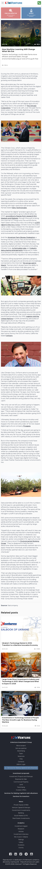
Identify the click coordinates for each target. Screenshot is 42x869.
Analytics (21, 823)
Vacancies (21, 756)
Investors (21, 845)
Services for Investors (21, 796)
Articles (21, 831)
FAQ (21, 759)
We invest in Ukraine (21, 837)
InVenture (21, 742)
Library (21, 842)
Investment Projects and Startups (21, 776)
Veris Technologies (19, 208)
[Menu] (2, 3)
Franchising (21, 787)
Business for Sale (21, 779)
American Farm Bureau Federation (21, 237)
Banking (21, 813)
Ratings (21, 839)
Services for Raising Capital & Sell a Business (22, 768)
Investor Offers (21, 790)
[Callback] (39, 3)
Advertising (21, 751)
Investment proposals (21, 773)
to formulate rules (19, 248)
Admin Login (21, 764)
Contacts (21, 762)
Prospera (26, 426)
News (21, 801)
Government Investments (21, 810)
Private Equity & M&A (21, 805)
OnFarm (9, 336)
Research (21, 829)
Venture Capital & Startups (21, 807)
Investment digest (21, 826)
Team (21, 753)
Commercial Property (21, 782)
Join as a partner (21, 748)
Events (21, 848)
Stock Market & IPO (21, 815)
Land (21, 784)
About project (21, 745)
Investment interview (21, 834)
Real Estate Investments (21, 818)
